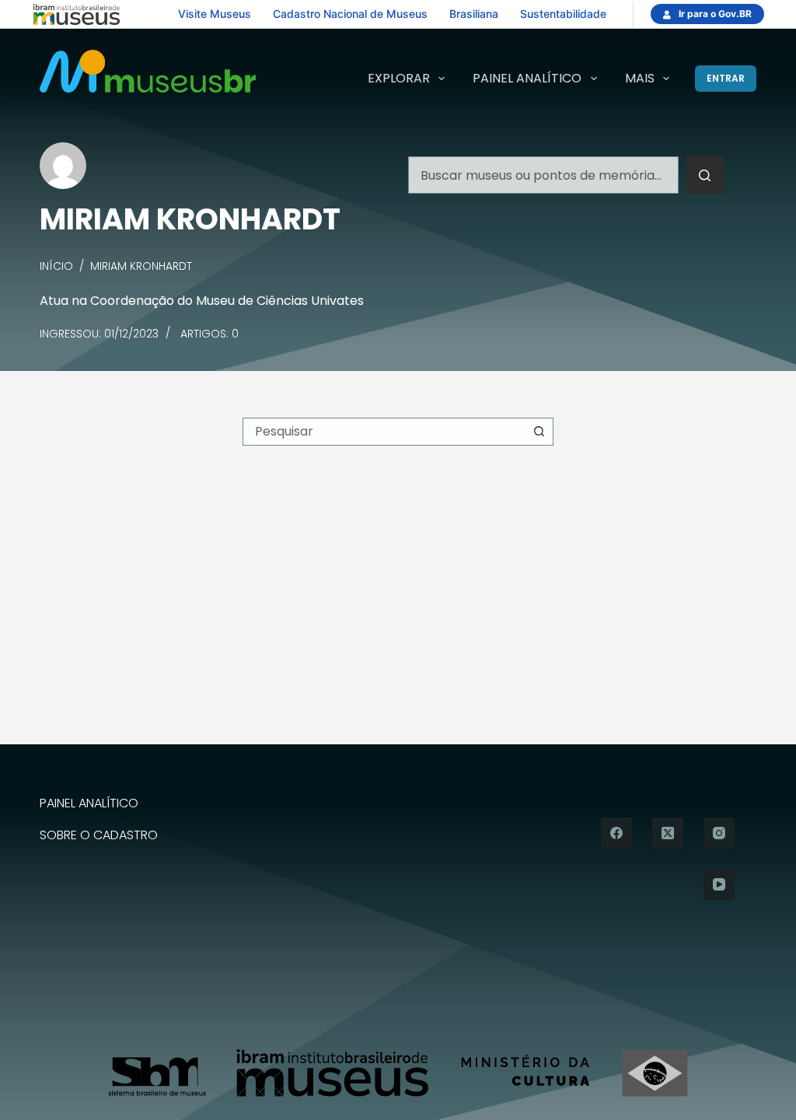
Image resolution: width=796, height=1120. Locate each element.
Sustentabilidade (563, 13)
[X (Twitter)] (667, 833)
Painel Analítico (527, 78)
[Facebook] (616, 833)
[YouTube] (719, 884)
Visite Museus (214, 13)
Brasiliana (473, 13)
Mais (640, 78)
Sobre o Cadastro (99, 836)
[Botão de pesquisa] (705, 175)
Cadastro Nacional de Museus (350, 13)
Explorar (399, 78)
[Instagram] (719, 833)
